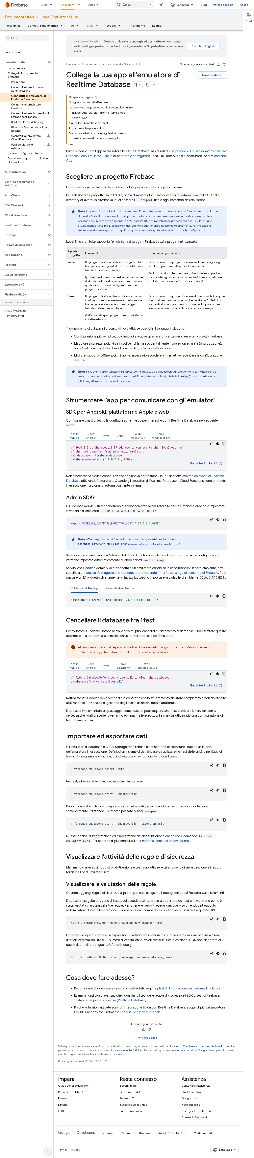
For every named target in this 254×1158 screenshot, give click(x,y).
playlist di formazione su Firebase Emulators (188, 988)
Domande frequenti (194, 1117)
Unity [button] (120, 436)
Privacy (75, 1149)
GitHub (62, 1111)
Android (108, 1133)
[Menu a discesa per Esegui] (120, 25)
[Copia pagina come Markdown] (147, 84)
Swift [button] (106, 436)
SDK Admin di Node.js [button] (84, 588)
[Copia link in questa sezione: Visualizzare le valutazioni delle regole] (160, 884)
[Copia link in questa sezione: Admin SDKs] (99, 498)
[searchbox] (27, 38)
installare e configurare (133, 156)
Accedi (244, 5)
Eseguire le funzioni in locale (140, 1012)
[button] (23, 62)
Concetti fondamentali (43, 25)
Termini (62, 1149)
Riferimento (137, 25)
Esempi (157, 25)
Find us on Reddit (130, 1092)
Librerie (62, 1104)
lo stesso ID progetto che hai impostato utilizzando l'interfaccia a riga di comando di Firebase (150, 573)
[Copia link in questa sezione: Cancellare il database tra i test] (159, 620)
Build (44, 5)
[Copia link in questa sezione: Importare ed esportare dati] (151, 736)
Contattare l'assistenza (196, 1085)
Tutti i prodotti (203, 1133)
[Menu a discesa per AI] (78, 25)
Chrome (126, 1133)
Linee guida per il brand (196, 1111)
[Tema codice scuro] (218, 444)
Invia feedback (212, 75)
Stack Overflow (191, 1092)
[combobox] (134, 4)
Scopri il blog (128, 1085)
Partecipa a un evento (133, 1111)
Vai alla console (223, 5)
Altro (91, 5)
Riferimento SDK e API (72, 1092)
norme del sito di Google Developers (199, 1050)
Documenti (68, 5)
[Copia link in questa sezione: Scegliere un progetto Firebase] (159, 177)
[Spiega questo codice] (211, 444)
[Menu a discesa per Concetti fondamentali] (62, 25)
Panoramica (12, 25)
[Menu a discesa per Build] (52, 5)
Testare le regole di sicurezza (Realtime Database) (110, 1000)
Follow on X (127, 1098)
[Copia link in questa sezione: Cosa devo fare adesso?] (138, 978)
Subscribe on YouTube (133, 1104)
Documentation (19, 17)
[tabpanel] (146, 455)
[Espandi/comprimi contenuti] (96, 97)
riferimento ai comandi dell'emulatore (162, 841)
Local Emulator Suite (59, 17)
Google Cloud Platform (172, 1133)
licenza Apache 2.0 (125, 1050)
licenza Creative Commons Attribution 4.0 (199, 1046)
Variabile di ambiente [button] (120, 588)
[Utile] (218, 64)
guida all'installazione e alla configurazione (180, 230)
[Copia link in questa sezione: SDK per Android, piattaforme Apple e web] (173, 412)
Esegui (111, 25)
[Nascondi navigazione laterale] (48, 1151)
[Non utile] (224, 64)
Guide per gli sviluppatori (73, 1085)
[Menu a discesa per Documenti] (80, 5)
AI (72, 25)
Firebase (71, 64)
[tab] (74, 435)
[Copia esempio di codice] (224, 444)
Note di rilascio (191, 1104)
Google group (190, 1098)
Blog (204, 5)
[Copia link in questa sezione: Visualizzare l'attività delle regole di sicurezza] (198, 857)
